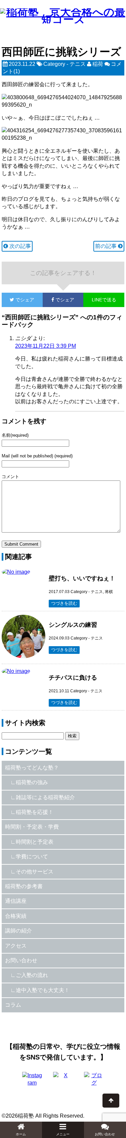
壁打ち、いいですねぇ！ (82, 578)
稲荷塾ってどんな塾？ (32, 767)
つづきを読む (64, 603)
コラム (13, 1005)
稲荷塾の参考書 (24, 886)
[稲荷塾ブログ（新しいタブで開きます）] (94, 1082)
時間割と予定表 (34, 842)
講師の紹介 (18, 931)
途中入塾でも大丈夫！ (43, 990)
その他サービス (34, 871)
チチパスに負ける (73, 677)
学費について (32, 856)
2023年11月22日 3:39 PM (45, 346)
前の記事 (106, 246)
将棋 (109, 591)
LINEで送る (104, 299)
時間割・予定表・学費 (32, 827)
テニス (78, 64)
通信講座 (16, 901)
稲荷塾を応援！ (34, 812)
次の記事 (19, 246)
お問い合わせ (21, 960)
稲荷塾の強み (32, 782)
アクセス (16, 946)
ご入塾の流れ (32, 975)
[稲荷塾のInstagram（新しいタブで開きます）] (32, 1082)
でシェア (18, 299)
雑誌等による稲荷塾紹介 (45, 797)
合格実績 (16, 916)
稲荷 (97, 64)
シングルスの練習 (73, 624)
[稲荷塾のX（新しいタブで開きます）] (63, 1082)
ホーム (21, 1134)
